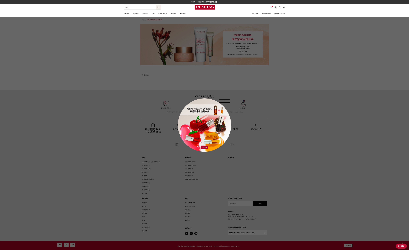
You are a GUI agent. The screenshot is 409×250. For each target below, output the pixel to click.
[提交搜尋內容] (158, 7)
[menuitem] (271, 7)
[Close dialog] (224, 101)
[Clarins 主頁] (205, 7)
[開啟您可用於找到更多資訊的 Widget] (401, 246)
